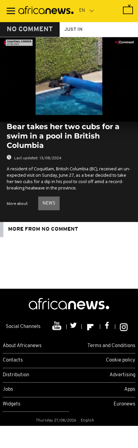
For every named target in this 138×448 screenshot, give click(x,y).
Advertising (122, 375)
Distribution (16, 375)
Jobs (8, 389)
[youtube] (57, 326)
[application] (69, 76)
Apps (129, 389)
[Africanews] (46, 11)
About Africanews (22, 345)
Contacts (13, 360)
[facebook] (107, 326)
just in (73, 29)
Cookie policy (120, 360)
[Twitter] (74, 326)
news (49, 203)
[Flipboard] (91, 326)
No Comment (30, 29)
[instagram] (123, 326)
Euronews (124, 404)
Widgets (11, 404)
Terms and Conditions (111, 345)
